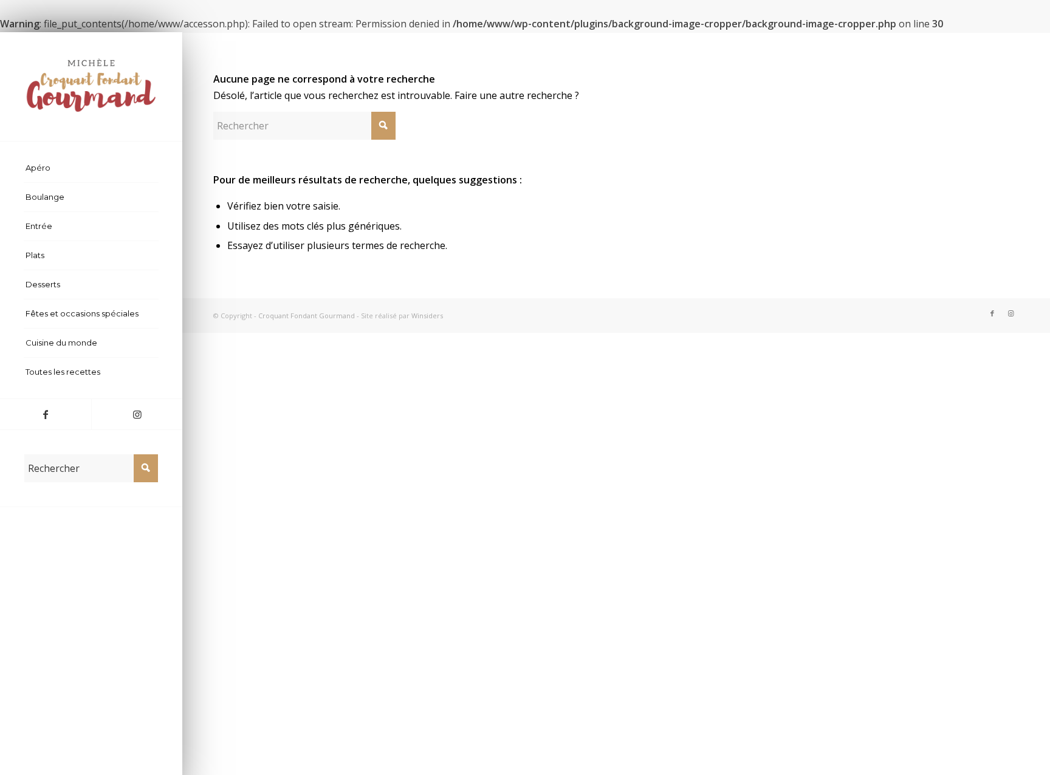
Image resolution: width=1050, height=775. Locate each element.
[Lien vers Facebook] (45, 414)
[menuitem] (91, 168)
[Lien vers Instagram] (136, 414)
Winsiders (427, 315)
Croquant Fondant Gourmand (306, 315)
